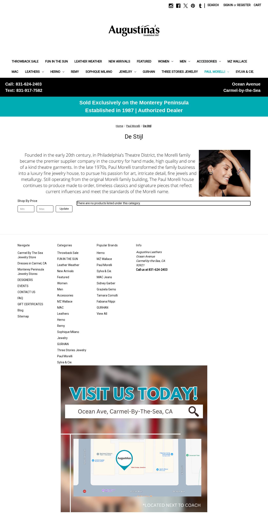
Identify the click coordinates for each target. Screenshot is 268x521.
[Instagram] (171, 6)
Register (244, 5)
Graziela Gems (106, 289)
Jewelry (125, 72)
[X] (185, 6)
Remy (75, 72)
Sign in (228, 5)
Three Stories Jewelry (180, 72)
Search (213, 5)
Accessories (207, 61)
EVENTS (23, 286)
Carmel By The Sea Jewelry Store (30, 255)
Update (64, 208)
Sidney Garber (106, 283)
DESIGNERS (25, 280)
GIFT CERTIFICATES (30, 304)
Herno (55, 72)
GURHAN (149, 72)
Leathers (32, 72)
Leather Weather (88, 61)
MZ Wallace (237, 61)
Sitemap (23, 316)
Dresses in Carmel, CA (32, 263)
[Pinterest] (193, 6)
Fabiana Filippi (106, 301)
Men (183, 61)
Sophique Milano (99, 72)
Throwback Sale (25, 61)
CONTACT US (26, 292)
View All (102, 313)
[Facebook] (178, 6)
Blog (20, 310)
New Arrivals (119, 61)
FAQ (20, 298)
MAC (15, 72)
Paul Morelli (215, 72)
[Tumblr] (200, 6)
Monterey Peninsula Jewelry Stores (31, 271)
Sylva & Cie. (245, 72)
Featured (144, 61)
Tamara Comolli (107, 295)
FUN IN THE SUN (56, 61)
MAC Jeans (104, 277)
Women (163, 61)
